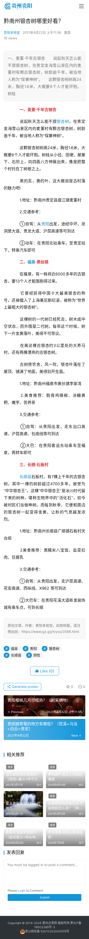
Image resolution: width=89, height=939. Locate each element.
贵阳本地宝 (12, 32)
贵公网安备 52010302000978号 (47, 931)
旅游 (67, 32)
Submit (44, 897)
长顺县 (25, 476)
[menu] (81, 6)
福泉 (31, 261)
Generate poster (24, 686)
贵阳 (45, 223)
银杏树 (63, 121)
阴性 (36, 655)
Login (21, 890)
